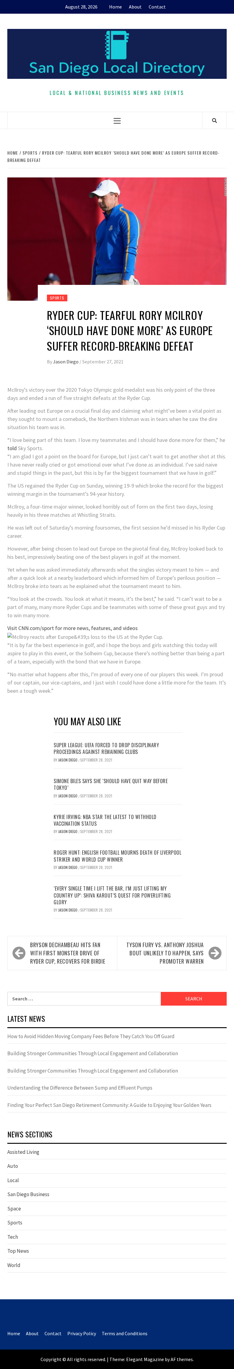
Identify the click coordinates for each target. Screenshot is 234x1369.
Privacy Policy (81, 1333)
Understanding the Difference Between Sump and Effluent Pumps (79, 1087)
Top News (18, 1251)
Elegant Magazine (145, 1359)
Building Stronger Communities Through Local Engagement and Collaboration (92, 1053)
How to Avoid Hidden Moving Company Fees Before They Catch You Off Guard (91, 1036)
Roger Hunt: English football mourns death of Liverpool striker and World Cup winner (117, 856)
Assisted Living (23, 1152)
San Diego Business (28, 1194)
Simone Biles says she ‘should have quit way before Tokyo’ (111, 784)
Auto (12, 1166)
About (135, 7)
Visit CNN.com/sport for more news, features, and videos (72, 628)
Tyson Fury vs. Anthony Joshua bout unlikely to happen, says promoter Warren (165, 953)
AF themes (182, 1359)
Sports (57, 297)
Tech (12, 1237)
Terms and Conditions (124, 1333)
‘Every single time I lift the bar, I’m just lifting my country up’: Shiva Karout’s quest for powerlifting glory (112, 895)
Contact (157, 7)
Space (14, 1208)
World (13, 1265)
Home (115, 7)
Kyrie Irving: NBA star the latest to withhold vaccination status (105, 820)
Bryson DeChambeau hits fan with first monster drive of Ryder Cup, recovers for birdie (67, 953)
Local (13, 1180)
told (12, 448)
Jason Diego (66, 362)
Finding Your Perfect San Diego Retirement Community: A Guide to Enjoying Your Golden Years (109, 1105)
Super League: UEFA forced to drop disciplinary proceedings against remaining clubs (106, 748)
